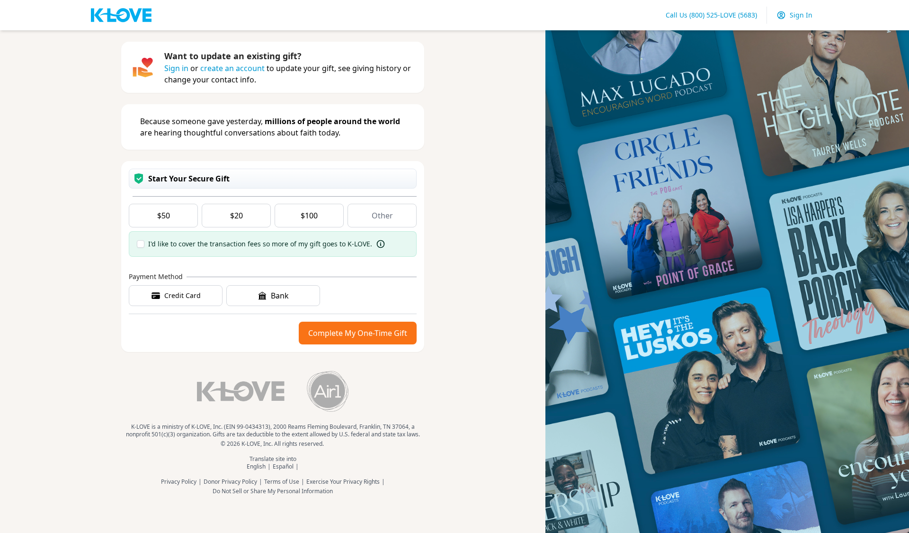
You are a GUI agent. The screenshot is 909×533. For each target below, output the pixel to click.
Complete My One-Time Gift (357, 333)
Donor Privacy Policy (230, 482)
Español (283, 466)
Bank (280, 295)
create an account (232, 68)
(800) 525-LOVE (711, 14)
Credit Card (182, 295)
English (256, 466)
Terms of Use (281, 482)
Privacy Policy (178, 482)
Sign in (176, 68)
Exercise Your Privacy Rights (343, 482)
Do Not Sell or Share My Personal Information (273, 491)
